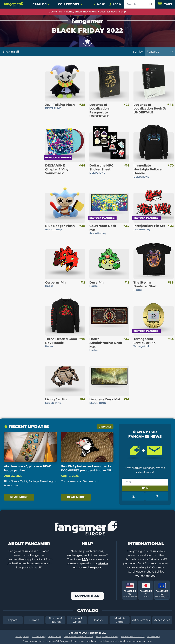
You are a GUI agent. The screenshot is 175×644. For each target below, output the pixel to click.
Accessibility (153, 636)
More (101, 4)
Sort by (138, 51)
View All (105, 426)
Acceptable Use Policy (107, 636)
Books (98, 620)
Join (145, 488)
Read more (19, 497)
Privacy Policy (22, 636)
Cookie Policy (38, 636)
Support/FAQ (87, 596)
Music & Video (119, 620)
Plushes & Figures (55, 620)
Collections (68, 4)
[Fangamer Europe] (14, 4)
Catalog (39, 4)
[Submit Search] (151, 4)
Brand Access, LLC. (32, 641)
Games (34, 620)
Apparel (13, 620)
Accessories (162, 620)
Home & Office (76, 620)
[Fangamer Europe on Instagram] (156, 496)
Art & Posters (141, 620)
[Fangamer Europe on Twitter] (133, 496)
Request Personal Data (133, 636)
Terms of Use (54, 636)
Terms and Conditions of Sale (78, 636)
